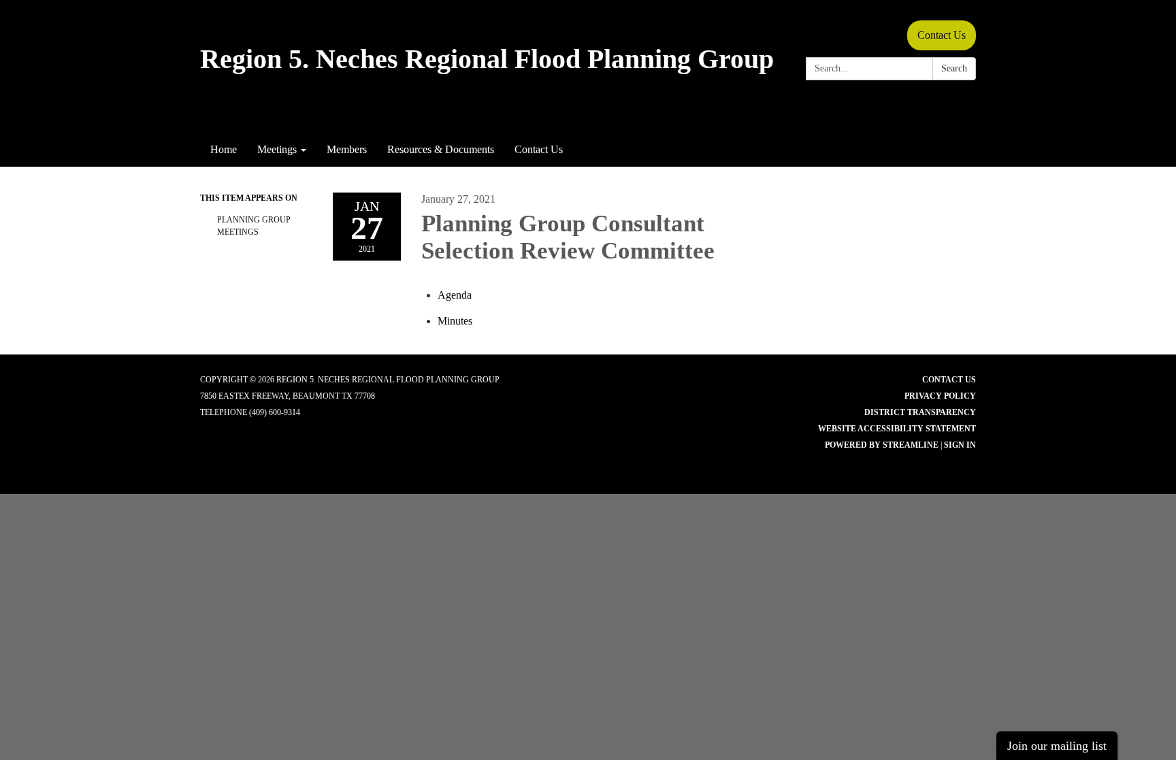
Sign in (960, 445)
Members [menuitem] (347, 149)
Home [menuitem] (223, 149)
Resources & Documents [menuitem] (440, 149)
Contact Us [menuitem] (538, 149)
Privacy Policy (940, 396)
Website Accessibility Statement (897, 428)
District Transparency (920, 412)
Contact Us (941, 35)
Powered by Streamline (881, 445)
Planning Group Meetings (254, 226)
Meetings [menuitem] (277, 149)
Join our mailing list (1057, 746)
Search (954, 68)
